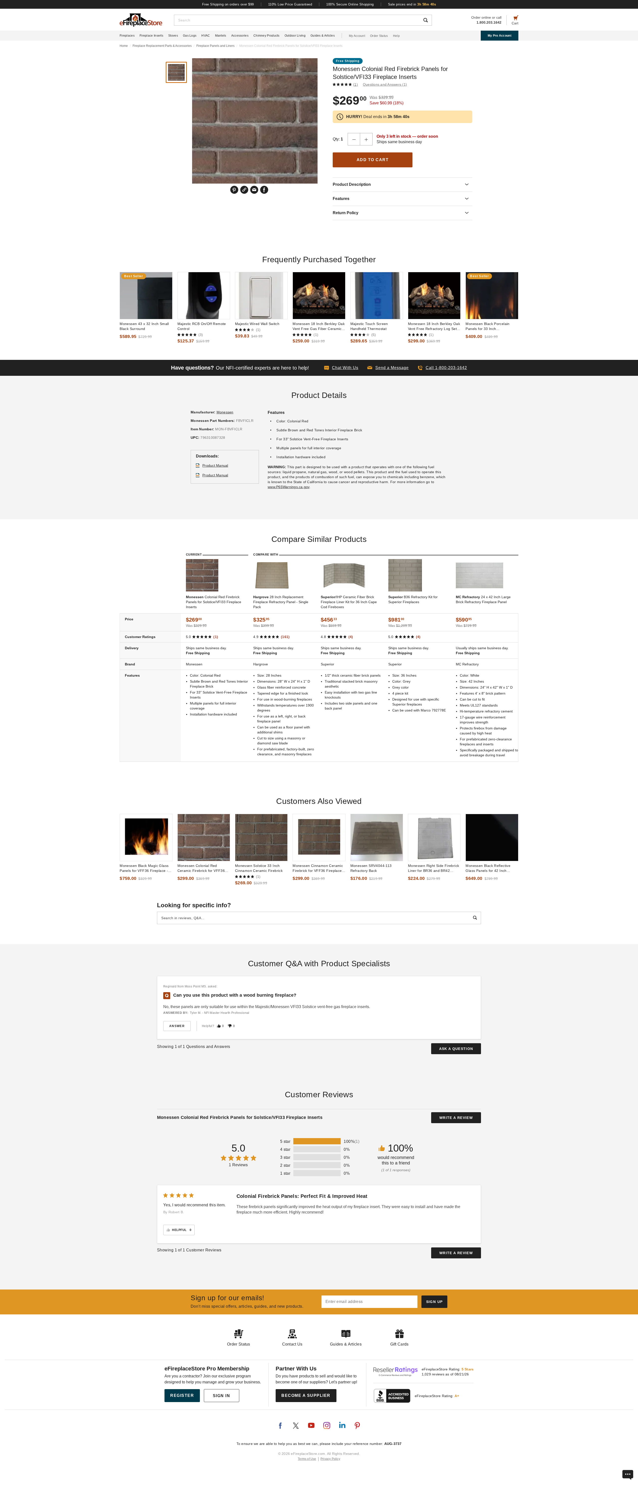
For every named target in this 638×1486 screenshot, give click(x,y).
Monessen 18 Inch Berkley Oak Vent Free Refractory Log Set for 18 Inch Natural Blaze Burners (434, 326)
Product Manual (215, 465)
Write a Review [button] (456, 1118)
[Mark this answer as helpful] (219, 1026)
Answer (177, 1026)
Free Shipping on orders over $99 (228, 4)
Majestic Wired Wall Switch (257, 324)
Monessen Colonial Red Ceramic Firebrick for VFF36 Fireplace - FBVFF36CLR (201, 868)
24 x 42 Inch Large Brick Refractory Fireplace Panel (483, 599)
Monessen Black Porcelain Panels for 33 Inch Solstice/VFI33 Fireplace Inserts (487, 326)
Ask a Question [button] (456, 1049)
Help (396, 36)
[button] (388, 368)
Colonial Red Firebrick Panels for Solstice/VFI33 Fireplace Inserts (213, 602)
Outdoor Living (295, 35)
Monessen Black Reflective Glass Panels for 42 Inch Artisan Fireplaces (488, 868)
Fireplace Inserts (151, 35)
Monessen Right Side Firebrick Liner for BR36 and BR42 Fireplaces (433, 868)
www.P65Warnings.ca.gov (289, 487)
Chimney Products (266, 35)
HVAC (205, 35)
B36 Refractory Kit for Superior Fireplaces (413, 599)
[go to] (146, 295)
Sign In (221, 1396)
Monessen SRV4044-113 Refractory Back (371, 868)
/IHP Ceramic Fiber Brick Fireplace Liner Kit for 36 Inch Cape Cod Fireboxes (349, 602)
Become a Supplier (305, 1395)
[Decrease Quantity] (354, 139)
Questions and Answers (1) (385, 84)
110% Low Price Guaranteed (290, 4)
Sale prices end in (412, 4)
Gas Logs (189, 35)
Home (124, 46)
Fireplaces (127, 35)
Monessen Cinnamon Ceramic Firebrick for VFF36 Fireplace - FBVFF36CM (318, 868)
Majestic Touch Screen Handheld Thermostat (369, 326)
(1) (355, 84)
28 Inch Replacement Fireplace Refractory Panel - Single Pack (280, 602)
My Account (357, 36)
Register (182, 1395)
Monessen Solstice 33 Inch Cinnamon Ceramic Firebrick (259, 868)
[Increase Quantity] (366, 139)
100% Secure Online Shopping (350, 4)
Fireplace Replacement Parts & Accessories (162, 46)
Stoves (173, 35)
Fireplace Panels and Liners (215, 46)
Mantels (220, 35)
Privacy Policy (330, 1459)
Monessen (225, 412)
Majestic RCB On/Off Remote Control (201, 326)
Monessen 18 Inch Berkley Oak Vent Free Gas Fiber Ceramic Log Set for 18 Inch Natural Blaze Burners (319, 326)
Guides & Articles (323, 35)
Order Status (379, 36)
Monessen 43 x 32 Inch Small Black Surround (144, 326)
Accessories (239, 35)
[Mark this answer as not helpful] (230, 1026)
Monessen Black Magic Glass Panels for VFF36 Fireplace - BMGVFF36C (144, 868)
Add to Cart (373, 160)
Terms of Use (307, 1459)
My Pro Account (499, 35)
